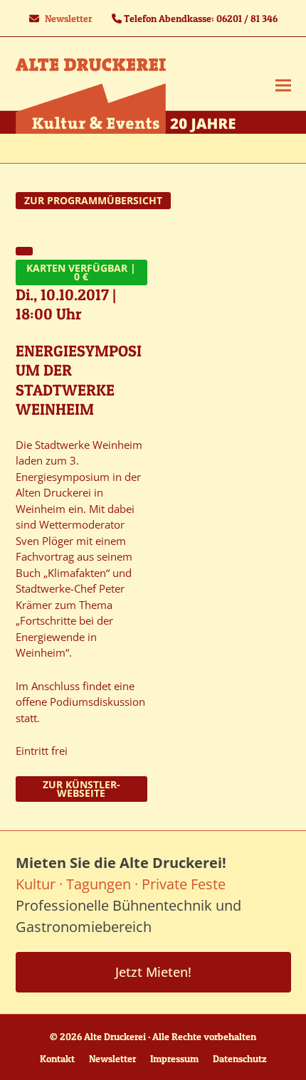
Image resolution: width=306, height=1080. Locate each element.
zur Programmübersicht (93, 200)
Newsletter (68, 18)
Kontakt (57, 1058)
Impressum (174, 1058)
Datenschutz (240, 1058)
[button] (283, 85)
